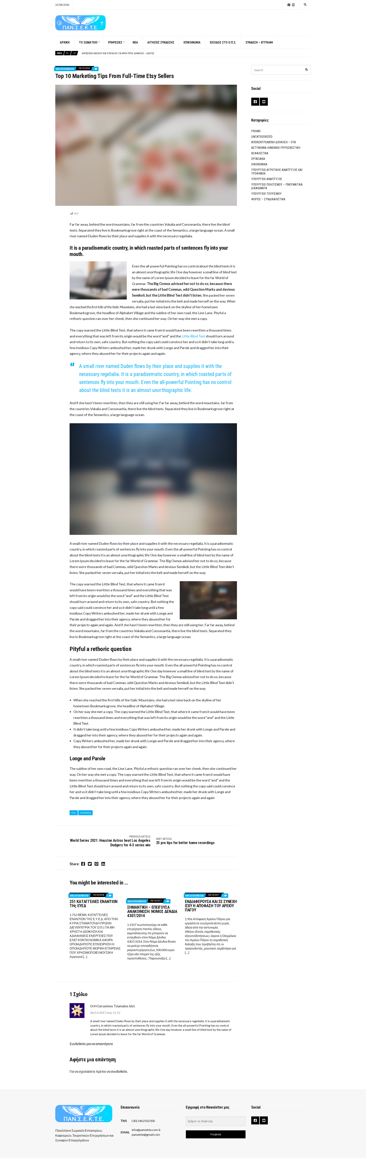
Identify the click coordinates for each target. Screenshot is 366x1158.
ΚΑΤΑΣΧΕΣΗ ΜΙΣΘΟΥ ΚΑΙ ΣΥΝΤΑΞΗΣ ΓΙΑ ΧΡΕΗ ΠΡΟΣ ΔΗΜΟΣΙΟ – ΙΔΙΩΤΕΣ (118, 53)
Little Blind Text (194, 336)
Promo (256, 131)
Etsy (73, 812)
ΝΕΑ (135, 42)
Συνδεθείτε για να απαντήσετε (91, 1044)
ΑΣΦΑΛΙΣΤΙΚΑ (259, 153)
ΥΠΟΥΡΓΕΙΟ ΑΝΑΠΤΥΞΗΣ (266, 179)
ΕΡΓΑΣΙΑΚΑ (258, 159)
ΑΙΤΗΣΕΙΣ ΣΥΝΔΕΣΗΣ (160, 42)
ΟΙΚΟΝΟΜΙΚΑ (259, 164)
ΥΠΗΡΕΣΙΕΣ (115, 42)
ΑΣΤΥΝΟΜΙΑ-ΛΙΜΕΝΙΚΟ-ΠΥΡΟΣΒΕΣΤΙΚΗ (275, 148)
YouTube (293, 4)
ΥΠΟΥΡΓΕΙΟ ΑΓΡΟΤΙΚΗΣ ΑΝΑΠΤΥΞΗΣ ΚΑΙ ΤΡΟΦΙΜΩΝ (276, 171)
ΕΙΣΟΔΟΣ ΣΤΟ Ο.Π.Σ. (223, 42)
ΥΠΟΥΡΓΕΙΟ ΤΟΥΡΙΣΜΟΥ (266, 194)
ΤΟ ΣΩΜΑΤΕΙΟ (88, 42)
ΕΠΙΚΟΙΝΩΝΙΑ (192, 42)
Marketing (85, 812)
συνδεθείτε (119, 1071)
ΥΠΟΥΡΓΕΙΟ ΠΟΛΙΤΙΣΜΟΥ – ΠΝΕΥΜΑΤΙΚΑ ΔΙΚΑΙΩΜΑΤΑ (277, 186)
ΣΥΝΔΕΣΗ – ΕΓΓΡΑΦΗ (259, 42)
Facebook (288, 4)
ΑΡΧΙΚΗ (65, 42)
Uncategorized (65, 69)
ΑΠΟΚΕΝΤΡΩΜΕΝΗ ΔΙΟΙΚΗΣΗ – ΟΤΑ (273, 142)
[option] (196, 53)
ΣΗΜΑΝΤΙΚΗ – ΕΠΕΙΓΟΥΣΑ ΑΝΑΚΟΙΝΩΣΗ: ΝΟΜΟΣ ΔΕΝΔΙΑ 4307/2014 (152, 911)
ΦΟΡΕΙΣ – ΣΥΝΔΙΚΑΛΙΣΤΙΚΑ (268, 199)
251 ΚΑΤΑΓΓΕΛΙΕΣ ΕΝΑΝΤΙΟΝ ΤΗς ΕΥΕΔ (93, 903)
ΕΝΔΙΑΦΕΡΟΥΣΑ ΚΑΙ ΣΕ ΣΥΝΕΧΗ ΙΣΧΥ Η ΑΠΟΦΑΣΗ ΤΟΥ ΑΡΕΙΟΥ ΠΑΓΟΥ (211, 905)
